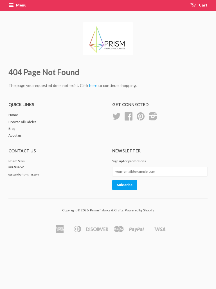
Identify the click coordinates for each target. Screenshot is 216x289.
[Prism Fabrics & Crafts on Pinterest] (140, 118)
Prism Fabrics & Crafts (106, 210)
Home (13, 115)
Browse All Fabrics (22, 122)
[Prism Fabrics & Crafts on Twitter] (116, 118)
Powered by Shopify (139, 210)
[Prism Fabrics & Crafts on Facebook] (128, 118)
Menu (20, 5)
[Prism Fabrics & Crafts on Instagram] (152, 118)
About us (15, 135)
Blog (11, 128)
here (93, 85)
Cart (203, 5)
